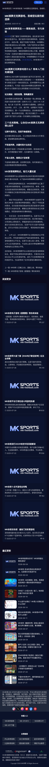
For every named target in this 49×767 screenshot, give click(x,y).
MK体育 (5, 755)
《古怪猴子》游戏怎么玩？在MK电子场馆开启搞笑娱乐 (31, 667)
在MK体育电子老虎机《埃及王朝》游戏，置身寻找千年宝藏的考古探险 (31, 656)
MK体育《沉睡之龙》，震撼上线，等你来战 (26, 268)
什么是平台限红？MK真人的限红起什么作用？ (31, 602)
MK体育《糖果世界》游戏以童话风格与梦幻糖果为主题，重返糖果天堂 (31, 624)
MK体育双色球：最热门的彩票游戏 (19, 529)
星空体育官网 (39, 739)
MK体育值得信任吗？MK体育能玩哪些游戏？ (30, 559)
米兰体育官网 (24, 739)
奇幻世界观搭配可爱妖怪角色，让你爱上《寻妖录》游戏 (30, 635)
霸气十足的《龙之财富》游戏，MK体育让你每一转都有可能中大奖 (31, 645)
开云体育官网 (10, 739)
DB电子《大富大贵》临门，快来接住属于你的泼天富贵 (31, 592)
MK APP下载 (9, 725)
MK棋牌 (8, 36)
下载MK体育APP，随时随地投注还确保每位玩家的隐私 (31, 678)
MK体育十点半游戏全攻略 (16, 487)
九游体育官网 (10, 743)
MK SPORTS (24, 721)
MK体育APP (39, 721)
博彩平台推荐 (39, 743)
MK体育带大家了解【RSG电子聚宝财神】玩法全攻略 (24, 357)
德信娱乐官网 (24, 743)
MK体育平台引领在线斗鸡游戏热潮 (19, 401)
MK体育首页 (7, 8)
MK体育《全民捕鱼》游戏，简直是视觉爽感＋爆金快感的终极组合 (31, 581)
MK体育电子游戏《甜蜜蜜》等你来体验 (25, 271)
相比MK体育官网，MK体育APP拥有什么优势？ (30, 613)
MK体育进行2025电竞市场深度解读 (20, 444)
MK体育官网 (27, 60)
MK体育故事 (17, 8)
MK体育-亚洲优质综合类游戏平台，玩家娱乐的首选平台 (29, 570)
